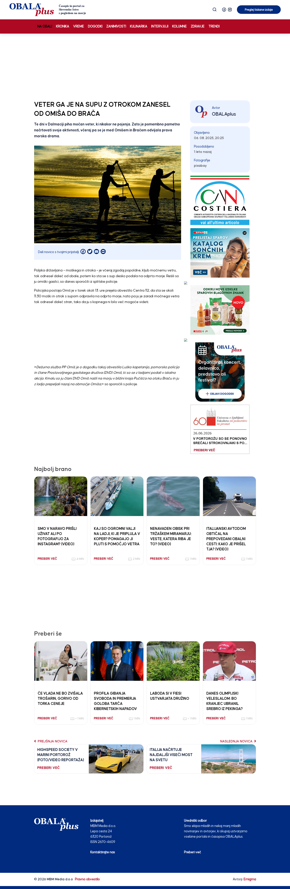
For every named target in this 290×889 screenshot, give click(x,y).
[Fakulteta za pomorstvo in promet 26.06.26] (220, 429)
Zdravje (198, 26)
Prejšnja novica (52, 741)
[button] (224, 9)
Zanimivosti (116, 26)
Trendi (214, 26)
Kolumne (179, 26)
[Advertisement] (145, 66)
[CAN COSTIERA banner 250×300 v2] (220, 200)
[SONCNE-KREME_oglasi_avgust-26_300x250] (220, 252)
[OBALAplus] (47, 9)
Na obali (44, 26)
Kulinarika (138, 26)
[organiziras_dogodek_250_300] (220, 371)
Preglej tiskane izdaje (259, 9)
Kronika (62, 26)
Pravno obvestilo (87, 879)
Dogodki (95, 26)
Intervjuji (159, 26)
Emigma (250, 879)
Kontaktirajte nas (102, 852)
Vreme (78, 26)
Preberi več (192, 852)
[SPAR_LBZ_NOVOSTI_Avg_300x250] (220, 309)
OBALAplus (224, 114)
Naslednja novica (236, 741)
